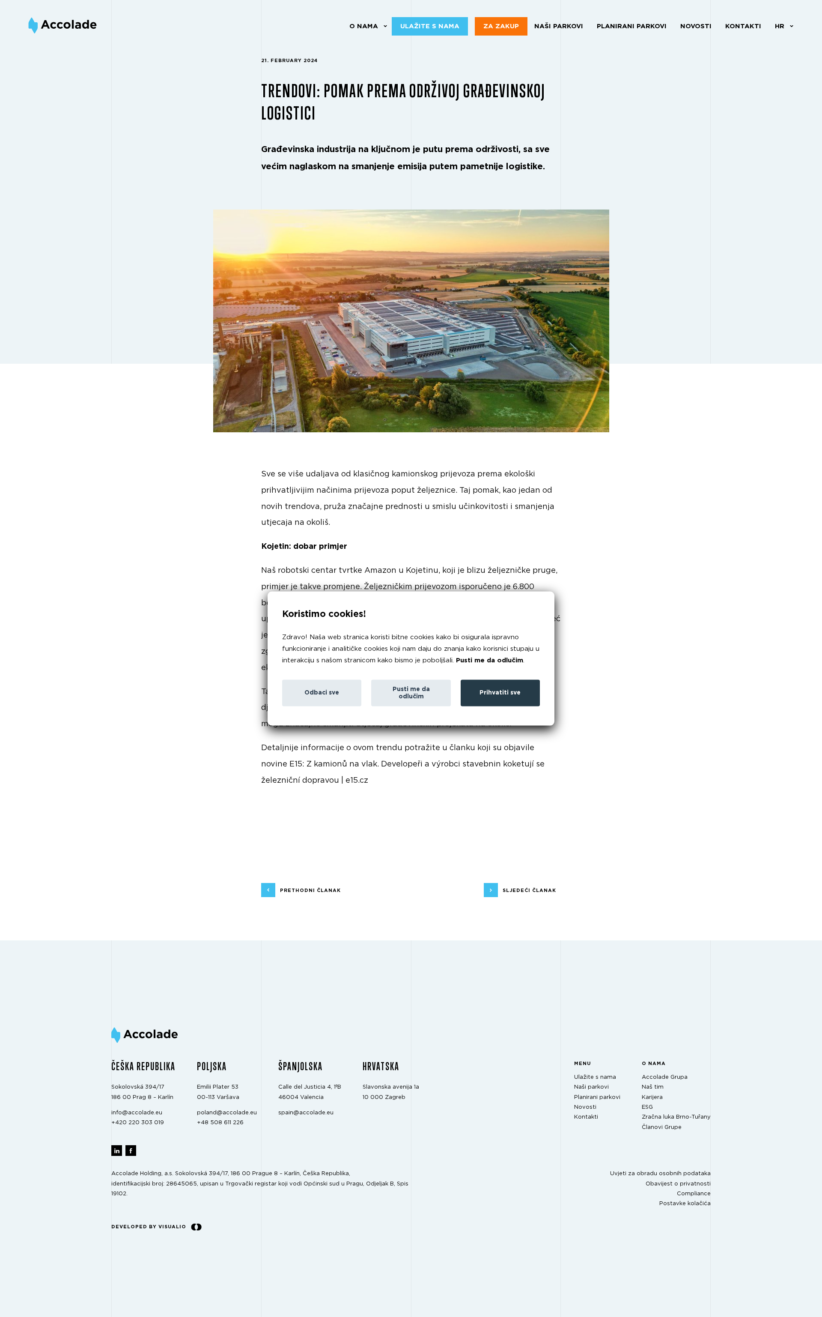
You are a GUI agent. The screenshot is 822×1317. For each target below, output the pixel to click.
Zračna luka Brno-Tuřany (676, 1117)
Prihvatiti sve (500, 693)
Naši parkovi (558, 26)
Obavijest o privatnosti (678, 1183)
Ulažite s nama (429, 26)
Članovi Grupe (662, 1127)
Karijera (652, 1097)
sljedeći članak (529, 890)
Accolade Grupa (665, 1077)
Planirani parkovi (632, 26)
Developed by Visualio (148, 1226)
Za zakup (501, 26)
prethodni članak (310, 890)
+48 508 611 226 (220, 1122)
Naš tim (653, 1087)
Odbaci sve (321, 693)
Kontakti (743, 26)
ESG (647, 1107)
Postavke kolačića (685, 1203)
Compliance (694, 1194)
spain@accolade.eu (306, 1113)
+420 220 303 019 (137, 1122)
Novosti (696, 26)
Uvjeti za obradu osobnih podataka (660, 1173)
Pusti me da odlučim (489, 660)
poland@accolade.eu (227, 1113)
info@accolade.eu (136, 1113)
